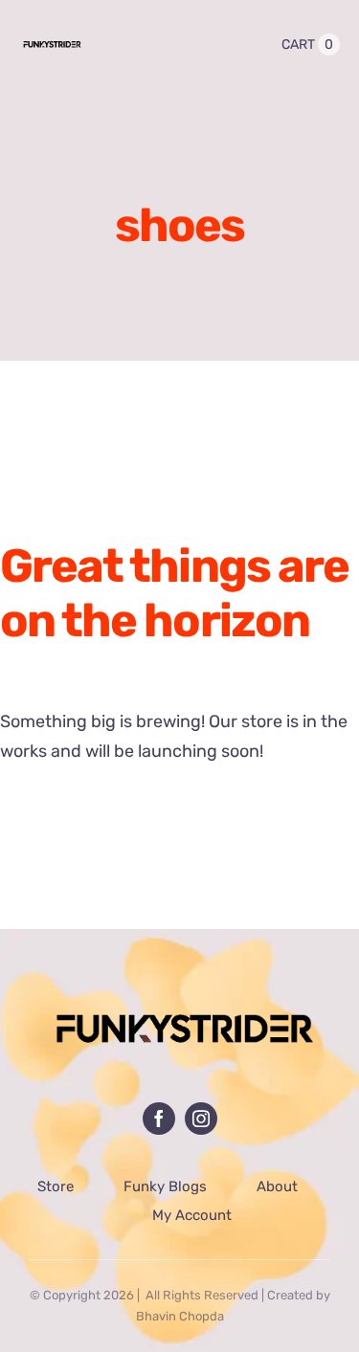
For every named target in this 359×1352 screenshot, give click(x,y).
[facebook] (159, 1118)
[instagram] (201, 1118)
